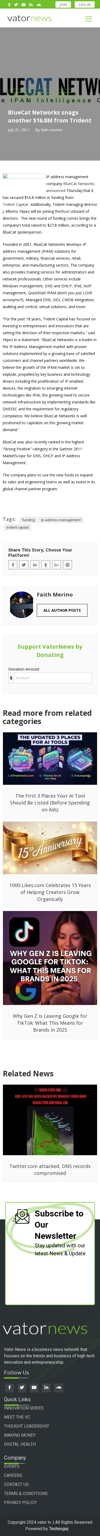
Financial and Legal (28, 99)
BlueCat (67, 211)
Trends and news (68, 99)
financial (65, 92)
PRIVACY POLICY (20, 1502)
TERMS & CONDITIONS (26, 1493)
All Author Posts (62, 610)
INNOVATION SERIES (24, 1408)
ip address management (61, 519)
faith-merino (51, 129)
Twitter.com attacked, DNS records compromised (50, 1169)
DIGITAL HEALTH (20, 1444)
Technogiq (58, 1528)
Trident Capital (15, 204)
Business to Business (30, 92)
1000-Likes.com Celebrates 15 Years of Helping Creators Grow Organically (50, 892)
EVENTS (11, 1466)
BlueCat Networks (79, 183)
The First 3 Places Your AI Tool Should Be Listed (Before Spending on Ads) (50, 802)
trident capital (17, 527)
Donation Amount (23, 669)
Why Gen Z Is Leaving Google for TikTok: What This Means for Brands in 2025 (50, 1023)
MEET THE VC (17, 1417)
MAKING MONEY (19, 1435)
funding (28, 519)
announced (55, 190)
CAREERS (13, 1475)
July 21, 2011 (19, 129)
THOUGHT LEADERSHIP (26, 1426)
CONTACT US (16, 1484)
